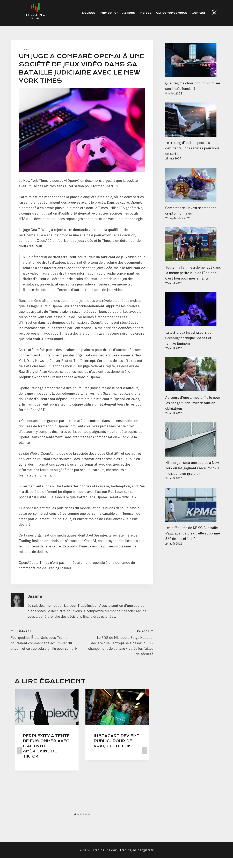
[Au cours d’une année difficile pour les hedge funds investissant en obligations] (193, 374)
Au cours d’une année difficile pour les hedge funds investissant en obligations (192, 403)
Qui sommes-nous (171, 12)
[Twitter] (214, 13)
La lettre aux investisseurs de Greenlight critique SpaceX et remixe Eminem (188, 338)
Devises (88, 12)
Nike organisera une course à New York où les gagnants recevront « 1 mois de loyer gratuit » (192, 468)
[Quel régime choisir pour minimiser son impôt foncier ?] (193, 60)
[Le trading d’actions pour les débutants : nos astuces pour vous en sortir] (193, 119)
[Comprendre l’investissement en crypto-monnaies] (193, 185)
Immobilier (109, 12)
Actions (128, 12)
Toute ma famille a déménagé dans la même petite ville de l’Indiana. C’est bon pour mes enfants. (193, 273)
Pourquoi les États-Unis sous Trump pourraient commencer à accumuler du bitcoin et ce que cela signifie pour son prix (44, 640)
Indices (145, 12)
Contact (198, 12)
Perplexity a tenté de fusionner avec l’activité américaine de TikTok (46, 746)
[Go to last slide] (19, 750)
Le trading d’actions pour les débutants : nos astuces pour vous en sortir (192, 148)
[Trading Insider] (35, 13)
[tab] (75, 814)
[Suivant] (144, 750)
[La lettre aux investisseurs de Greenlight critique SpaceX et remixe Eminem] (193, 309)
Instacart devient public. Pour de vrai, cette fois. (116, 741)
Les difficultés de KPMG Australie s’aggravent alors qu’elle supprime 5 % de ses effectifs (192, 533)
